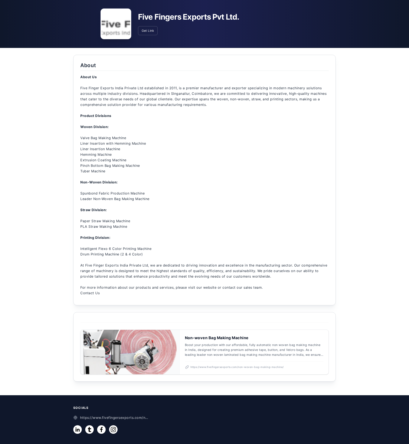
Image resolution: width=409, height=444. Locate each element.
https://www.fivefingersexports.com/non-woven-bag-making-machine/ (114, 417)
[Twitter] (89, 429)
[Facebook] (101, 429)
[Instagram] (113, 429)
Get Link (148, 30)
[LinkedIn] (77, 429)
